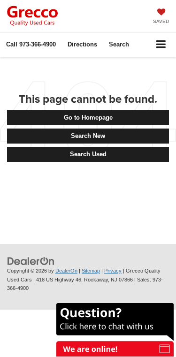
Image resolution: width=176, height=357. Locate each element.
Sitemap (91, 270)
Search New (88, 135)
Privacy (113, 270)
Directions (82, 44)
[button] (31, 44)
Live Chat (113, 327)
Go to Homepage (88, 117)
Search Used (88, 154)
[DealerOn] (31, 260)
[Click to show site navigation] (161, 45)
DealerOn (66, 270)
